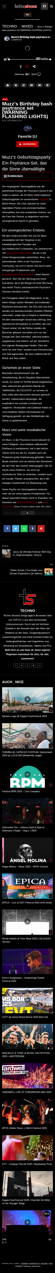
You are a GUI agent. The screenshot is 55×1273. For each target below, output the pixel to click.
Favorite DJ (27, 136)
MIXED (27, 26)
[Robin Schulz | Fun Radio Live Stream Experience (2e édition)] (48, 572)
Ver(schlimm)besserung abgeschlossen (27, 19)
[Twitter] (21, 665)
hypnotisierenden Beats (19, 253)
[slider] (24, 59)
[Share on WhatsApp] (24, 528)
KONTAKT (19, 1266)
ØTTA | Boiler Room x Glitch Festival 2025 (24, 1128)
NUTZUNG (44, 1263)
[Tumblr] (27, 665)
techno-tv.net (36, 1266)
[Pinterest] (33, 665)
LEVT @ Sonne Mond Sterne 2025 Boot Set (25, 1017)
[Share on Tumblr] (32, 528)
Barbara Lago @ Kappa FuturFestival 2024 (24, 716)
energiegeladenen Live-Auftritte (18, 274)
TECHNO (9, 26)
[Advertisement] (27, 1242)
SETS (51, 1263)
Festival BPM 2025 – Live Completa (21, 791)
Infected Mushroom (27, 502)
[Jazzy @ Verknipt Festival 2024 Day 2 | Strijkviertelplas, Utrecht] (6, 553)
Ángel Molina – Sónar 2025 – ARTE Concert (25, 866)
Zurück (5, 546)
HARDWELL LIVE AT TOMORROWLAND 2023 (26, 1092)
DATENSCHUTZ (34, 1263)
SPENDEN (24, 1263)
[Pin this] (41, 528)
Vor (51, 564)
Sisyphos (44, 199)
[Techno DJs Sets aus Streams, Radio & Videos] (25, 6)
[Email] (39, 665)
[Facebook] (15, 665)
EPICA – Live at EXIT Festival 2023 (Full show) (27, 902)
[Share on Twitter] (15, 528)
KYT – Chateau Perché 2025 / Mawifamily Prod (27, 1164)
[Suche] (51, 6)
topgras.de (27, 1266)
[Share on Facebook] (7, 528)
